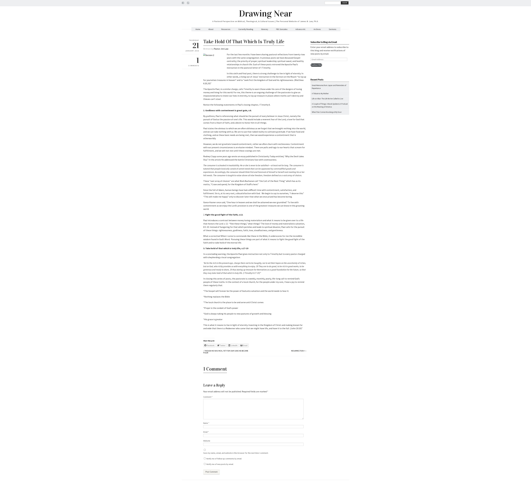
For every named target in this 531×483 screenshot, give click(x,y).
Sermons (332, 29)
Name (206, 423)
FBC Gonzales (281, 29)
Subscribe (316, 65)
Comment (208, 397)
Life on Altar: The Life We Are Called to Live (327, 98)
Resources (225, 29)
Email (206, 432)
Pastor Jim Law (221, 48)
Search (344, 3)
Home (198, 29)
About (210, 29)
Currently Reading (245, 29)
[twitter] (188, 3)
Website (206, 441)
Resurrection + (298, 351)
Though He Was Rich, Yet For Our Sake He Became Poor (225, 352)
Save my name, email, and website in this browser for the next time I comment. (235, 453)
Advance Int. (301, 29)
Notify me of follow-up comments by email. (224, 458)
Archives (317, 29)
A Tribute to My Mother (320, 93)
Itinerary (264, 29)
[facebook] (183, 3)
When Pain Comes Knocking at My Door (327, 112)
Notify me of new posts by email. (220, 464)
